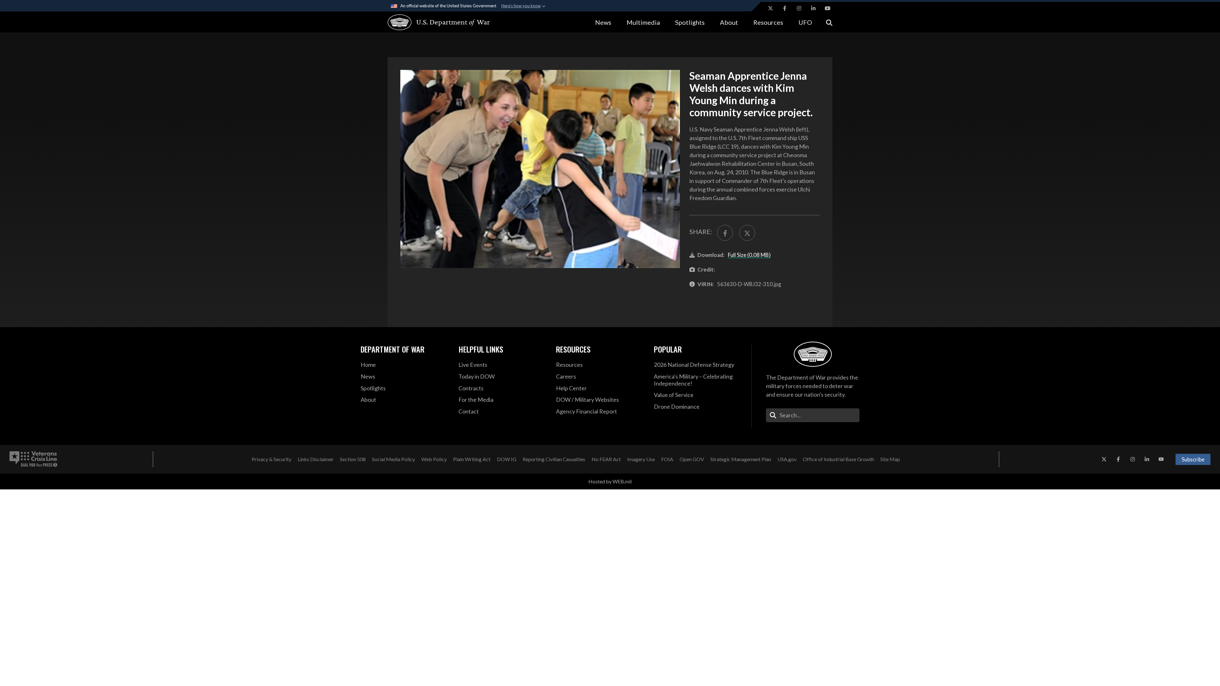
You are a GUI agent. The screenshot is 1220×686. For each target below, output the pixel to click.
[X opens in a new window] (770, 8)
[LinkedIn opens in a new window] (813, 8)
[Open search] (829, 22)
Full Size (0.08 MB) (749, 255)
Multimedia (643, 22)
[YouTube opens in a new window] (827, 8)
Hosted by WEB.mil (610, 481)
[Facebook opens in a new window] (785, 8)
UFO (805, 22)
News (603, 22)
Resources (768, 22)
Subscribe (1193, 459)
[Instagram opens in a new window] (799, 8)
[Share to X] (747, 233)
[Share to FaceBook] (725, 233)
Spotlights (690, 22)
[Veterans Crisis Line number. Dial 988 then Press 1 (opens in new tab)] (33, 459)
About (729, 22)
